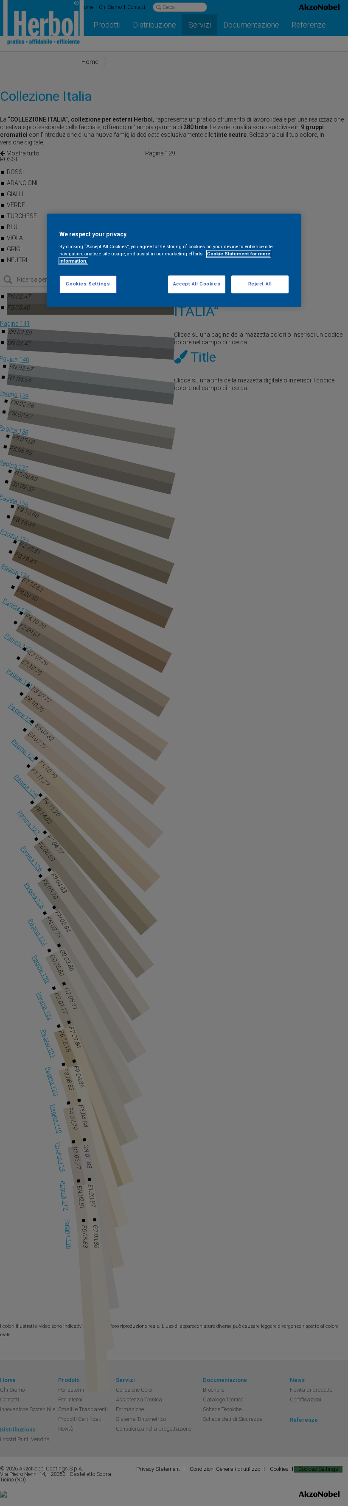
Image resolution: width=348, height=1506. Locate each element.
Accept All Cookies (196, 284)
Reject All (260, 284)
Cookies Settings (88, 284)
